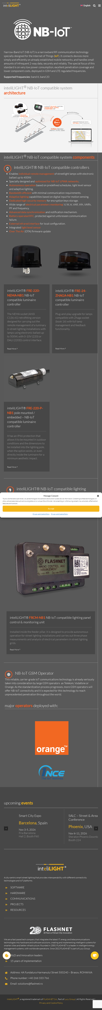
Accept (51, 509)
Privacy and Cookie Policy (41, 514)
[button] (98, 496)
